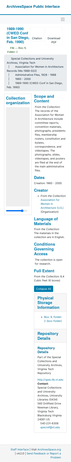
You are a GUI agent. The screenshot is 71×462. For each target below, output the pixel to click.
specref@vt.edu (50, 427)
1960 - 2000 (23, 79)
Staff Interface (20, 449)
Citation (37, 38)
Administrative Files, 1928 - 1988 (35, 74)
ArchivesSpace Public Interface (33, 6)
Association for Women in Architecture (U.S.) (52, 203)
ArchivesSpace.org (49, 449)
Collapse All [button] (43, 288)
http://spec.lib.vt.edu (50, 379)
